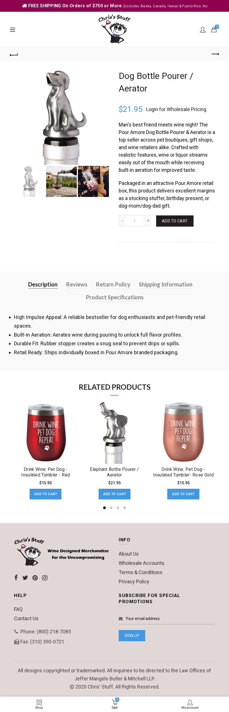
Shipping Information (165, 284)
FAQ (18, 609)
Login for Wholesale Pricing (176, 109)
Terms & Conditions (141, 572)
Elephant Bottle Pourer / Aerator (114, 472)
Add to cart (175, 221)
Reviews (76, 284)
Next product (215, 54)
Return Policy (113, 284)
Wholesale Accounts (141, 563)
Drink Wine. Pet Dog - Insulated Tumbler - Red (45, 472)
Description (43, 284)
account (203, 29)
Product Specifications (115, 297)
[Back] (14, 54)
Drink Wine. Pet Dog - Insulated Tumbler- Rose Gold (183, 472)
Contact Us (26, 618)
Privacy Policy (134, 581)
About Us (129, 554)
